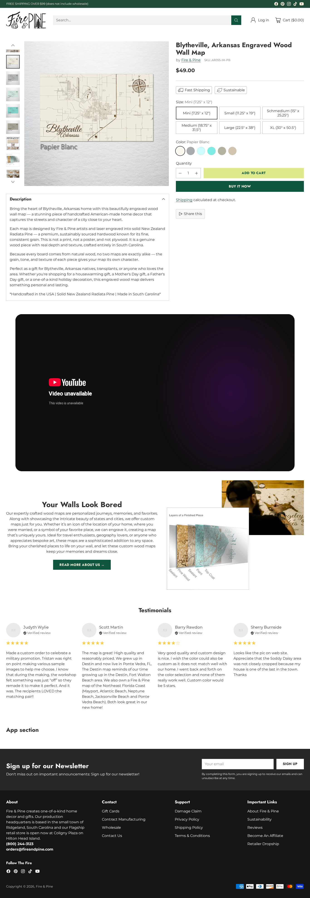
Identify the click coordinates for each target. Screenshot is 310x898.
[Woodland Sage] (222, 151)
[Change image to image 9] (13, 176)
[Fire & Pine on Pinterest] (282, 5)
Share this (193, 214)
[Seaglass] (201, 151)
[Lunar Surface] (190, 151)
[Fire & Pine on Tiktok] (295, 5)
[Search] (236, 20)
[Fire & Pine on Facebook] (276, 5)
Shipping (184, 200)
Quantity (184, 163)
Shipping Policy (189, 827)
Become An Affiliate (265, 836)
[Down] (13, 182)
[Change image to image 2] (13, 62)
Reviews (255, 827)
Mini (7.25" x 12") (196, 113)
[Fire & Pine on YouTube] (301, 5)
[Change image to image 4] (13, 94)
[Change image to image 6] (13, 127)
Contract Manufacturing (123, 819)
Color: (192, 142)
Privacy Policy (187, 819)
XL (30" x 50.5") (283, 128)
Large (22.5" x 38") (239, 128)
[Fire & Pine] (26, 20)
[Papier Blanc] (180, 151)
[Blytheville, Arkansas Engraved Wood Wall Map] (96, 113)
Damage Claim (188, 811)
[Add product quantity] (196, 173)
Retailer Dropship (263, 844)
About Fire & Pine (263, 811)
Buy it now (240, 186)
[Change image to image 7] (13, 143)
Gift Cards (110, 811)
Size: (194, 102)
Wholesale (111, 827)
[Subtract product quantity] (180, 173)
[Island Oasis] (211, 151)
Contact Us (112, 836)
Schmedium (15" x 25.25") (283, 113)
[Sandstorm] (232, 151)
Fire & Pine (191, 60)
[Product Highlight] (154, 392)
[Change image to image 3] (13, 78)
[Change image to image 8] (13, 160)
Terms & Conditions (192, 836)
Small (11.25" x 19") (239, 113)
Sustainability (259, 819)
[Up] (13, 45)
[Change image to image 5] (13, 111)
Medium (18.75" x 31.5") (197, 127)
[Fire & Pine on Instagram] (289, 5)
